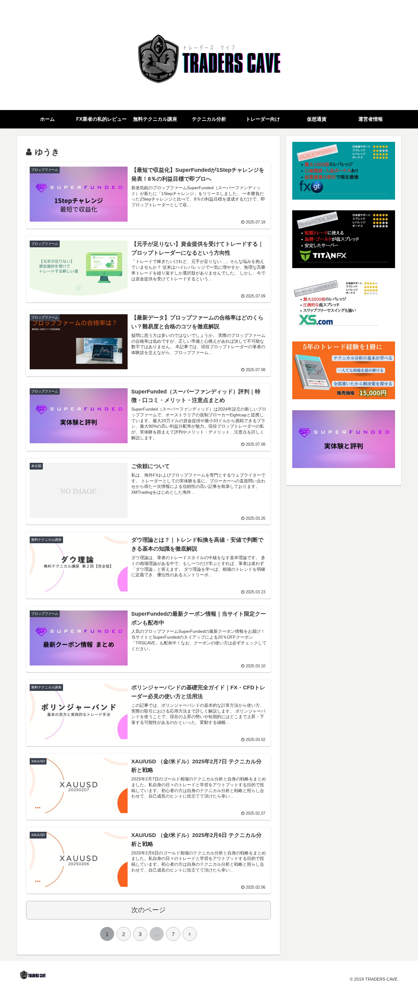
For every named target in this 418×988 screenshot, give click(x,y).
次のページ (148, 910)
